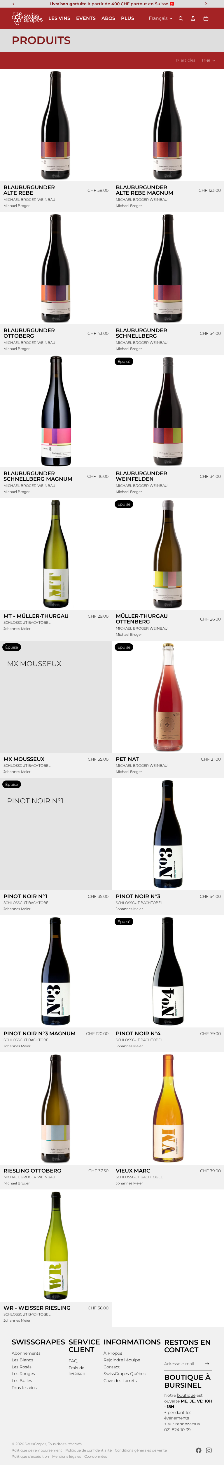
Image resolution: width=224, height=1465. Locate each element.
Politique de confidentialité (88, 1450)
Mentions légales (66, 1456)
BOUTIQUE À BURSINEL (187, 1381)
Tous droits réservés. (65, 1444)
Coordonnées (95, 1456)
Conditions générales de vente (141, 1450)
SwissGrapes (35, 1444)
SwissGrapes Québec (125, 1373)
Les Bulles (22, 1380)
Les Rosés (22, 1367)
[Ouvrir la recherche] (180, 18)
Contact (112, 1367)
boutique (186, 1395)
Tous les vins (24, 1387)
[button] (208, 60)
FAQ (73, 1360)
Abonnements (26, 1353)
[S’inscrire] (207, 1364)
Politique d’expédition (30, 1456)
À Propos (113, 1353)
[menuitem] (127, 18)
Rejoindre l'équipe (122, 1360)
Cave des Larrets (120, 1380)
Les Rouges (23, 1373)
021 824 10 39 (177, 1429)
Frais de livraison (77, 1370)
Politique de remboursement (37, 1450)
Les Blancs (22, 1360)
